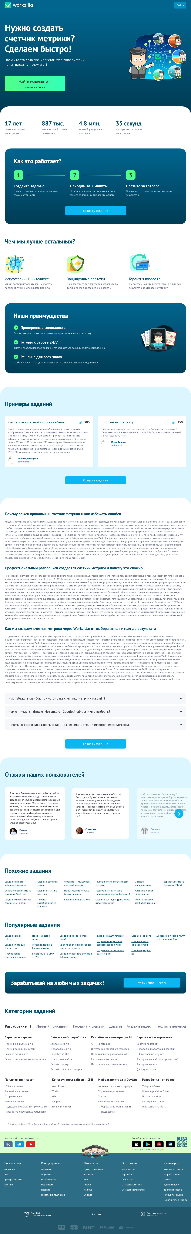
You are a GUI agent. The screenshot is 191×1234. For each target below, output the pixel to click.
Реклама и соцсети (173, 1169)
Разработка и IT (172, 1174)
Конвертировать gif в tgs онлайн (139, 943)
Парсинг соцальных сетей (20, 1049)
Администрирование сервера (115, 1086)
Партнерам (47, 1184)
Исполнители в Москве (175, 1199)
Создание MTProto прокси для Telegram (110, 952)
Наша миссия (128, 1169)
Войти (180, 5)
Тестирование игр (147, 1064)
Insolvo (87, 1184)
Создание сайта (60, 1043)
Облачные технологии (111, 1101)
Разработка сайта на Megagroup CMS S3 (173, 883)
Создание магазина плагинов (47, 892)
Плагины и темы (61, 1106)
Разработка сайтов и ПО (19, 1124)
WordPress (58, 1086)
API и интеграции (101, 1043)
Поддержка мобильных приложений (26, 1106)
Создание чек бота (141, 935)
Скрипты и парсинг (18, 1037)
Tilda (55, 1091)
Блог (86, 1179)
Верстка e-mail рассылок (77, 899)
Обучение (46, 1174)
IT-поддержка (106, 1111)
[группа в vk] (8, 1144)
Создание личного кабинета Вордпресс (15, 883)
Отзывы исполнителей (133, 1189)
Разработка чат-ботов (158, 1079)
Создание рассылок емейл (47, 883)
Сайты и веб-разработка (68, 1037)
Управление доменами (111, 1091)
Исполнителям (48, 1179)
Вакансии (88, 1174)
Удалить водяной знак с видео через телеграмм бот (75, 946)
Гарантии (8, 1184)
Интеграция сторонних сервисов (110, 1049)
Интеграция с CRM (153, 1101)
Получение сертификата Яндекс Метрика (112, 883)
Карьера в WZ (129, 1174)
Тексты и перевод (173, 1189)
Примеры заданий (13, 1179)
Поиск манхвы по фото (41, 937)
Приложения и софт (19, 1079)
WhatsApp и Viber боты (155, 1091)
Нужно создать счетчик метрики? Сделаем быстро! (85, 1124)
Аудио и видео (171, 1184)
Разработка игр (59, 1064)
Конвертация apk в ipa (141, 952)
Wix (54, 1096)
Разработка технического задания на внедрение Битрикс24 (113, 892)
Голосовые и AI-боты (154, 1106)
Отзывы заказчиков (132, 1184)
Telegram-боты (151, 1086)
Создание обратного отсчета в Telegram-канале (76, 955)
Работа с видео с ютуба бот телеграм (145, 901)
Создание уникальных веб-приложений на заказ (18, 901)
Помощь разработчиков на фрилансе (46, 903)
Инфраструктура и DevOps (117, 1079)
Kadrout (88, 1189)
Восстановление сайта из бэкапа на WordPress (18, 892)
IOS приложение (14, 1086)
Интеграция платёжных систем (109, 1064)
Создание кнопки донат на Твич (144, 892)
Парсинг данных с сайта (19, 1043)
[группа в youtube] (30, 1144)
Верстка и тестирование (154, 1037)
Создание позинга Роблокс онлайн (73, 937)
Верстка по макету (147, 1043)
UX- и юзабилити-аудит (150, 1054)
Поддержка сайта (61, 1059)
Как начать (9, 1169)
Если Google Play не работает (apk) (148, 1149)
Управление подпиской (53, 1194)
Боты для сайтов (152, 1096)
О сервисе (46, 1169)
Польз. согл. (128, 1179)
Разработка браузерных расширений (26, 1111)
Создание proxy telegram (13, 937)
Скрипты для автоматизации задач (25, 1059)
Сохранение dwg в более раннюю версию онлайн (109, 943)
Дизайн (167, 1179)
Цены (6, 1174)
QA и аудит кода (146, 1069)
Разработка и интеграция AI (111, 1037)
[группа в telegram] (19, 1144)
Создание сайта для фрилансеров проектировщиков (113, 901)
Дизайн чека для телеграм (110, 935)
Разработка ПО (60, 1054)
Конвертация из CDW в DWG (43, 955)
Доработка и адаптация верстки (156, 1049)
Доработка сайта (61, 1049)
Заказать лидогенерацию (143, 883)
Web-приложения (14, 1101)
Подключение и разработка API (109, 1054)
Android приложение (17, 1091)
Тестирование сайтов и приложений (157, 1059)
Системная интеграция (104, 1059)
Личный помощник (173, 1194)
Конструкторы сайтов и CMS (73, 1079)
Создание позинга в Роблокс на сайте (42, 946)
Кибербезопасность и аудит (114, 1106)
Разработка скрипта (16, 1054)
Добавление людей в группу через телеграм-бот (170, 937)
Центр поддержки (93, 1169)
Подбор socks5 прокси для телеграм (15, 955)
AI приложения (13, 1096)
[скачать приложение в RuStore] (170, 1144)
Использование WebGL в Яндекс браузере (76, 892)
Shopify (56, 1101)
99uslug (88, 1194)
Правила (45, 1189)
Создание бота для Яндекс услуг (15, 946)
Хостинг (102, 1096)
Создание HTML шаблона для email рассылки (77, 883)
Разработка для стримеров (66, 1069)
